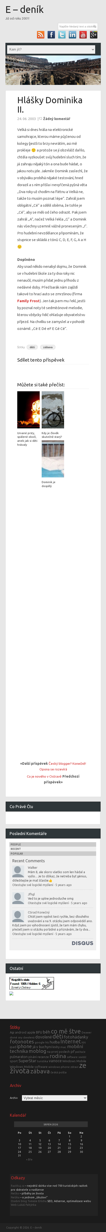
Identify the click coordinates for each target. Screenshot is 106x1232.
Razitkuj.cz (17, 1185)
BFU (39, 1032)
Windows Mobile (74, 1061)
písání (32, 1057)
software (72, 1057)
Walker (32, 867)
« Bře (29, 1159)
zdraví (74, 1066)
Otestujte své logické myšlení (32, 885)
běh (46, 1032)
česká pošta (59, 1072)
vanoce (55, 1061)
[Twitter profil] (62, 34)
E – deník (24, 9)
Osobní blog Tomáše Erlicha (29, 1201)
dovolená (29, 1037)
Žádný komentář (56, 119)
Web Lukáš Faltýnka (23, 1204)
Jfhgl (31, 894)
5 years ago (63, 885)
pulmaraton (19, 1057)
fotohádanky (76, 1037)
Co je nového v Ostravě (44, 776)
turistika (42, 1061)
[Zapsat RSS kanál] (40, 34)
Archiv (14, 1098)
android (20, 1032)
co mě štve (66, 1031)
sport (14, 1061)
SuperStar (27, 1061)
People (16, 844)
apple (31, 1032)
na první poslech (58, 1051)
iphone (24, 1046)
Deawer (86, 1032)
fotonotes (22, 1041)
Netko (15, 1193)
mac (63, 1047)
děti (32, 347)
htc (47, 1042)
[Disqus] (53, 556)
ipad (13, 1047)
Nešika (15, 1197)
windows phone (59, 1066)
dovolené (43, 1037)
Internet (70, 1041)
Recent (16, 849)
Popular (17, 853)
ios (84, 1042)
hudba (55, 1042)
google (40, 1042)
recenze (43, 1057)
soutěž (82, 1057)
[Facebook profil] (51, 34)
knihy (56, 1047)
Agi (12, 1032)
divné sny (16, 1037)
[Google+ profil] (93, 34)
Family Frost (28, 301)
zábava (48, 347)
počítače (80, 1051)
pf (72, 1051)
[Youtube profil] (83, 34)
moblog (37, 1051)
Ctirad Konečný (39, 912)
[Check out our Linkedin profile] (72, 34)
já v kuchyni (42, 1047)
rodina (58, 1056)
